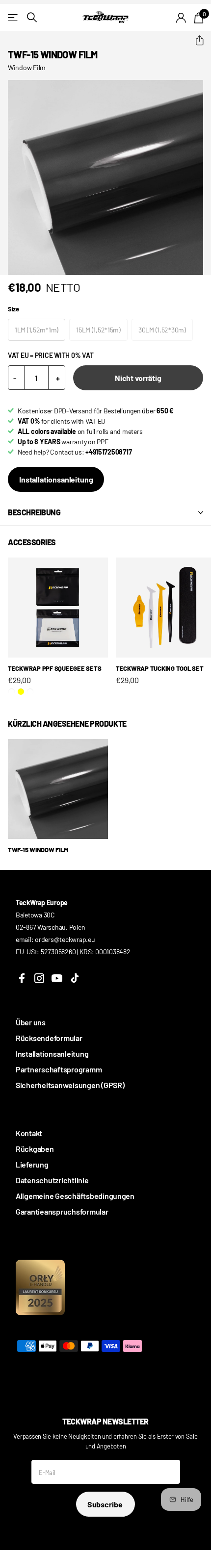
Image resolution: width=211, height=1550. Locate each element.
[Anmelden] (181, 17)
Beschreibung (34, 512)
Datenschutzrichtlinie (52, 1180)
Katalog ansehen (13, 17)
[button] (195, 41)
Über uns (31, 1022)
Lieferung (32, 1164)
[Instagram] (39, 978)
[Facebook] (21, 978)
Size (13, 309)
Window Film (27, 67)
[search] (32, 17)
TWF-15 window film (38, 850)
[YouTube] (57, 978)
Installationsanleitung (56, 479)
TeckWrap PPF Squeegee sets (54, 668)
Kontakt (29, 1133)
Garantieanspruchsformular (62, 1211)
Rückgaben (35, 1148)
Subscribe (105, 1504)
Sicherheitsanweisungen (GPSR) (70, 1085)
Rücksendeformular (49, 1037)
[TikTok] (74, 978)
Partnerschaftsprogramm (59, 1069)
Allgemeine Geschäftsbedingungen (75, 1195)
